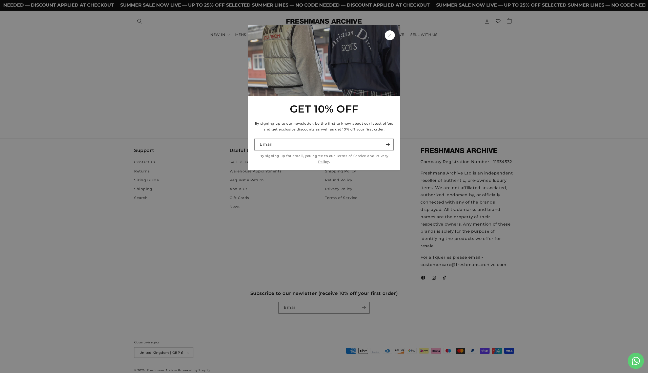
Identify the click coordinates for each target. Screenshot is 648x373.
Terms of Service (351, 156)
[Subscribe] (387, 144)
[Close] (390, 35)
